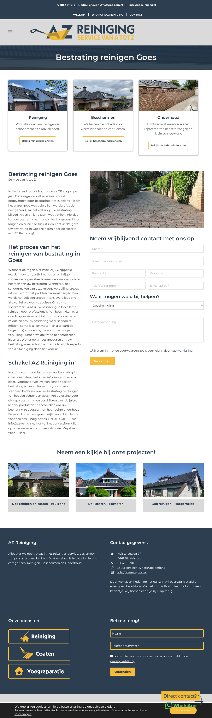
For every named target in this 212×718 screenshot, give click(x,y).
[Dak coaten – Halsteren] (106, 480)
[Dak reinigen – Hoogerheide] (173, 480)
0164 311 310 (67, 4)
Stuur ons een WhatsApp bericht (102, 4)
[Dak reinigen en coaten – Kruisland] (38, 480)
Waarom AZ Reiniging (107, 14)
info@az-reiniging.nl (142, 4)
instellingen (22, 714)
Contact (136, 14)
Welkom (79, 14)
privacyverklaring (180, 350)
